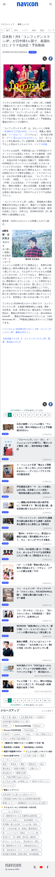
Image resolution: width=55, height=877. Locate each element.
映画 (34, 30)
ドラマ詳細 (41, 144)
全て (8, 30)
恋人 (42, 764)
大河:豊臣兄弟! (27, 717)
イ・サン (6, 760)
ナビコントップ (7, 24)
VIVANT (40, 717)
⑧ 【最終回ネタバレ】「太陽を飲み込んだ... (21, 846)
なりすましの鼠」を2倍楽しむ (15, 781)
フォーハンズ (8, 785)
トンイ (17, 760)
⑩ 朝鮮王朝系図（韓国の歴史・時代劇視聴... (21, 854)
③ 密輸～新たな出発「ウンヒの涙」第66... (21, 824)
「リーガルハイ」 (15, 135)
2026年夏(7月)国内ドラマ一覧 (15, 721)
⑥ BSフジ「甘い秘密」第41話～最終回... (20, 837)
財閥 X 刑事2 (19, 768)
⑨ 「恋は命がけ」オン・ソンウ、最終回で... (21, 850)
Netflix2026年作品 (23, 726)
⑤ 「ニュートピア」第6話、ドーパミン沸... (21, 833)
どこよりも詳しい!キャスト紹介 (39, 751)
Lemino (18, 734)
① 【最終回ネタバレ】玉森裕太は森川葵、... (21, 816)
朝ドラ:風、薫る (9, 717)
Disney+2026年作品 (12, 730)
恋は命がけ (7, 773)
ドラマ (25, 30)
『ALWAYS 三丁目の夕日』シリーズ (19, 131)
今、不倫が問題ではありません (16, 777)
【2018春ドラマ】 (11, 339)
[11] (49, 415)
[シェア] (50, 58)
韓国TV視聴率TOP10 (12, 751)
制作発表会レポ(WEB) (33, 747)
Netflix (6, 726)
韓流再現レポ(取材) (12, 747)
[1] (6, 415)
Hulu (29, 734)
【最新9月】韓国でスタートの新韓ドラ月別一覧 (24, 743)
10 (45, 415)
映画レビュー (8, 803)
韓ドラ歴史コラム (43, 734)
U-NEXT (6, 734)
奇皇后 (13, 764)
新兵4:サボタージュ (40, 781)
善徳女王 (32, 764)
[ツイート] (45, 58)
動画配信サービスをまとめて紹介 (32, 803)
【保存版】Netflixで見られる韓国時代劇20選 (21, 799)
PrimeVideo (30, 730)
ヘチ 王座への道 (29, 756)
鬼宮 (4, 764)
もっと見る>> (11, 811)
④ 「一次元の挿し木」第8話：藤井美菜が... (21, 828)
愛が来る (6, 768)
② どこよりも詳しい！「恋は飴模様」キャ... (21, 820)
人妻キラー (34, 768)
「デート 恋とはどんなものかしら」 (21, 138)
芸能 (42, 30)
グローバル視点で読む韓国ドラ (16, 738)
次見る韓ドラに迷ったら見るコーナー (18, 794)
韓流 (16, 30)
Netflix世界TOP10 (11, 756)
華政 (22, 764)
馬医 (42, 756)
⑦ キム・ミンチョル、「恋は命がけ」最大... (21, 841)
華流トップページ (11, 790)
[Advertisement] (27, 15)
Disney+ (38, 726)
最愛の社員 (21, 773)
